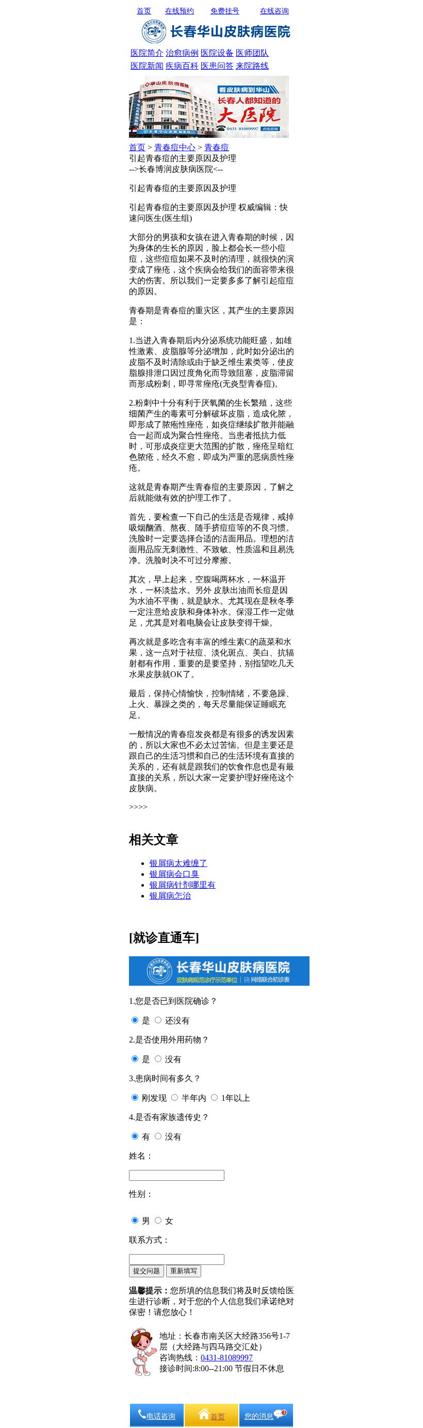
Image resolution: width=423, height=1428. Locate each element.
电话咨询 (161, 1416)
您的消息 (259, 1416)
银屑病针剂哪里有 (183, 884)
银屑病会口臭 (174, 874)
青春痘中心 (175, 147)
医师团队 (252, 53)
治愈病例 (182, 53)
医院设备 (217, 53)
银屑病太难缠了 (178, 863)
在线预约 (179, 11)
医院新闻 (147, 65)
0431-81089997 (227, 1357)
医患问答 (217, 65)
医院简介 (147, 53)
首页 (144, 11)
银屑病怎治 (170, 895)
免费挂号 (224, 11)
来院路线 (252, 65)
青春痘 (216, 147)
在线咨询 (274, 11)
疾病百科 (182, 65)
